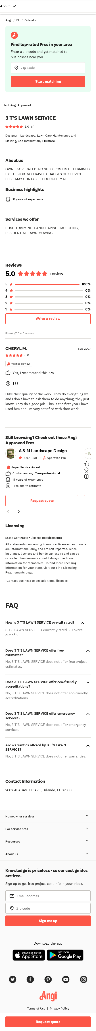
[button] (8, 512)
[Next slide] (18, 511)
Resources (12, 841)
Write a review (48, 318)
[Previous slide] (8, 511)
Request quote (42, 500)
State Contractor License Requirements (33, 538)
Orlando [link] (30, 20)
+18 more (48, 141)
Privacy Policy (59, 1008)
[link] (41, 469)
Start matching (48, 81)
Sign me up (48, 920)
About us (11, 854)
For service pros (16, 829)
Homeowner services (20, 816)
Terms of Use (36, 1008)
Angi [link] (8, 20)
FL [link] (18, 20)
